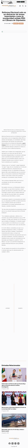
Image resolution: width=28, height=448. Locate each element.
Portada (21, 23)
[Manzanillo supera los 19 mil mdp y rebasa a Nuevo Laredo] (14, 420)
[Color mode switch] (20, 6)
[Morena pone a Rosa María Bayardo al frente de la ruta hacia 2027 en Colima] (14, 398)
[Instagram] (15, 443)
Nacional (16, 23)
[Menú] (25, 6)
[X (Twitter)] (12, 443)
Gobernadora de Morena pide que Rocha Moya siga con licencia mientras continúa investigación (13, 385)
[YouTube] (18, 443)
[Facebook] (10, 443)
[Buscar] (22, 5)
